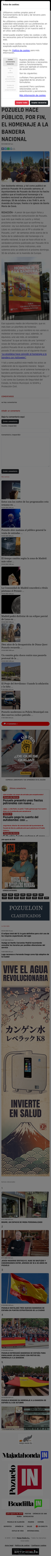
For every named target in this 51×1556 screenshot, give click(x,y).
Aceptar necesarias (38, 103)
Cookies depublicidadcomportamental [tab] (10, 88)
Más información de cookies (32, 95)
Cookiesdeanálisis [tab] (10, 70)
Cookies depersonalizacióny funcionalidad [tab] (10, 79)
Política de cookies (21, 50)
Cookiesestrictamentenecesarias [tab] (10, 62)
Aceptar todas (21, 103)
